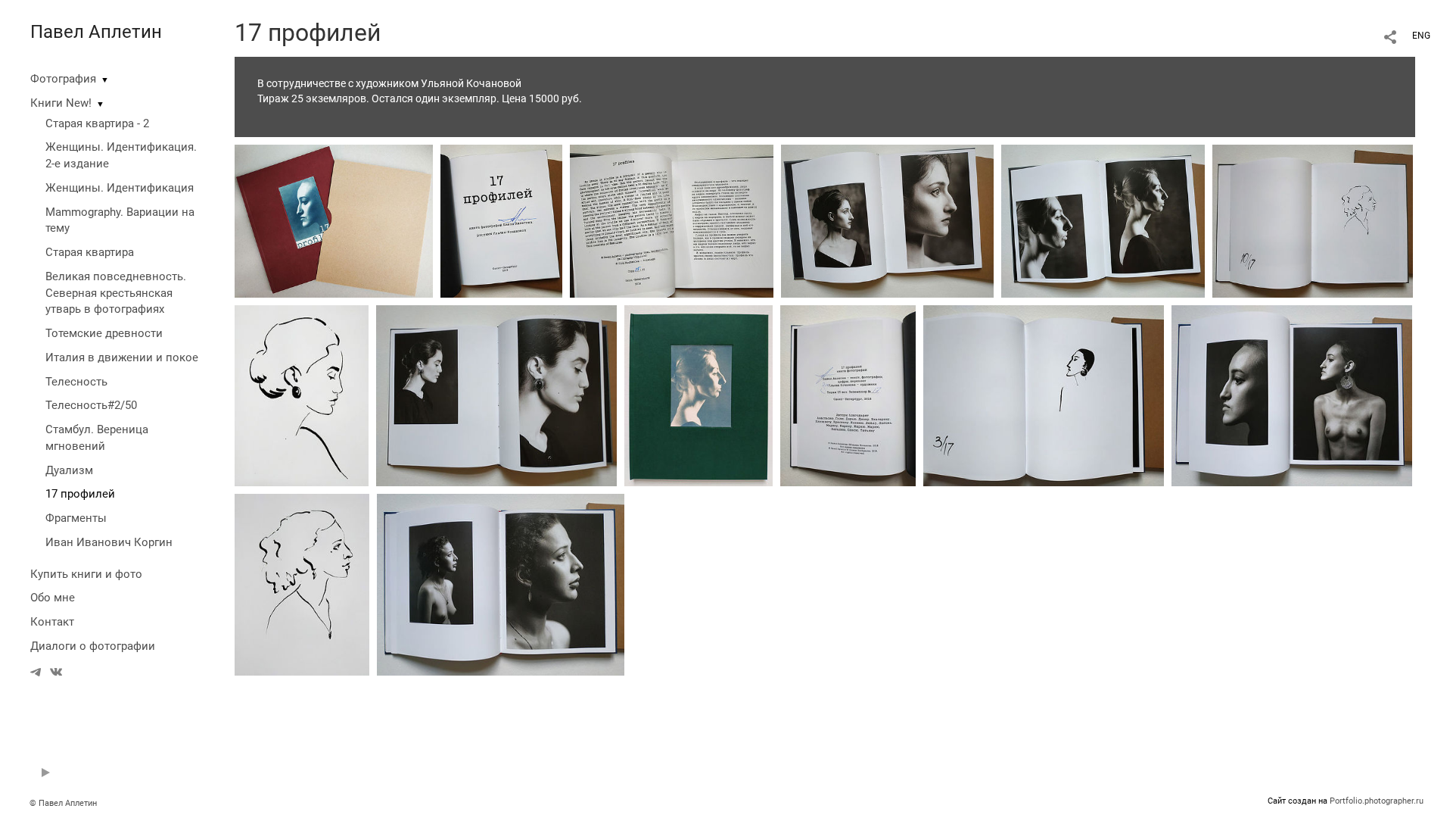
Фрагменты (76, 518)
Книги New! (61, 103)
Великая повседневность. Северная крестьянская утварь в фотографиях (115, 293)
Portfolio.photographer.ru (1376, 801)
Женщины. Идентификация (119, 188)
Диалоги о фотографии (92, 646)
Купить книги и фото (86, 574)
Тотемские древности (104, 333)
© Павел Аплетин (63, 803)
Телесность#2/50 (91, 405)
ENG (1421, 35)
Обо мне (52, 597)
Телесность (76, 382)
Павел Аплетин (96, 31)
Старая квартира (89, 252)
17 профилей (80, 494)
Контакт (52, 622)
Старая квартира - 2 (97, 123)
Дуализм (69, 470)
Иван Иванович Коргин (109, 542)
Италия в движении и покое (121, 357)
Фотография (63, 79)
